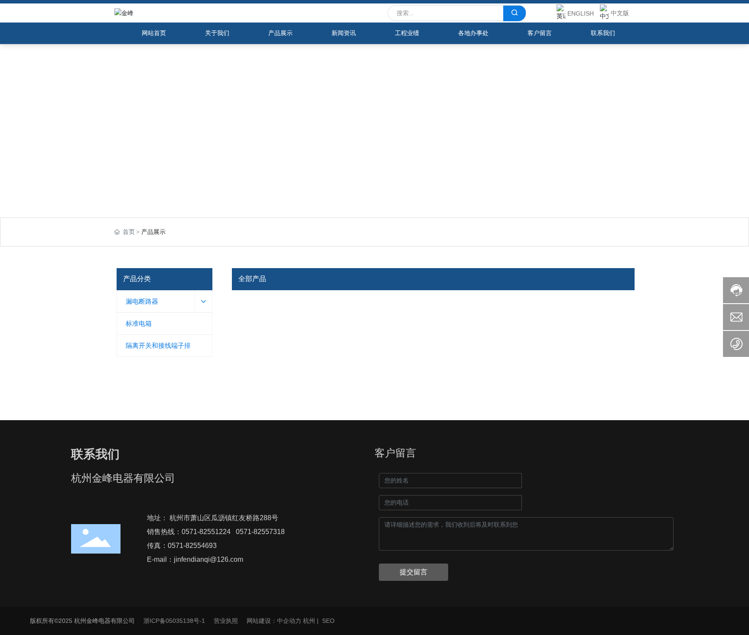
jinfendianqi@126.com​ (208, 559)
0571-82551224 (206, 531)
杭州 (309, 620)
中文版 (620, 13)
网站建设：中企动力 (274, 620)
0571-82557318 (260, 531)
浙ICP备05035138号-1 (174, 620)
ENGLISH (580, 13)
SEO (328, 620)
